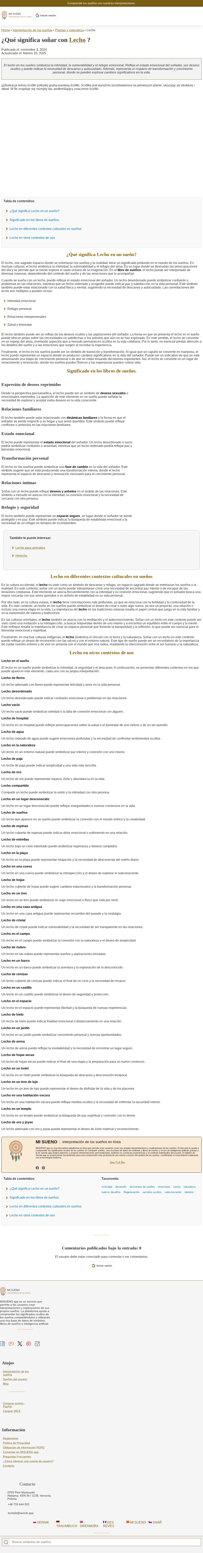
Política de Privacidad (16, 1442)
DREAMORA (89, 1526)
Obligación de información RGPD (23, 1447)
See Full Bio (117, 1162)
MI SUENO (137, 1522)
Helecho (21, 555)
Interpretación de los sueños (32, 30)
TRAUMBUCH (66, 1526)
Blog (6, 1383)
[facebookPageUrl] (37, 1168)
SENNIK (42, 1522)
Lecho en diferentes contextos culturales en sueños (45, 228)
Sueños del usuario (15, 1379)
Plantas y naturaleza (69, 30)
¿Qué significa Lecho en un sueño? (34, 211)
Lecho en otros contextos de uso (32, 237)
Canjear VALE (11, 1411)
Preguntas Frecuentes (17, 1456)
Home (5, 30)
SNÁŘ (157, 1522)
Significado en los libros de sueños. (34, 220)
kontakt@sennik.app (21, 1513)
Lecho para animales (30, 547)
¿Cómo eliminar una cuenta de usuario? (28, 1461)
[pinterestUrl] (43, 1168)
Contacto (8, 1465)
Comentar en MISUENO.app (21, 1452)
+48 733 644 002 (18, 1504)
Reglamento (10, 1438)
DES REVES (108, 1524)
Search (6, 1542)
